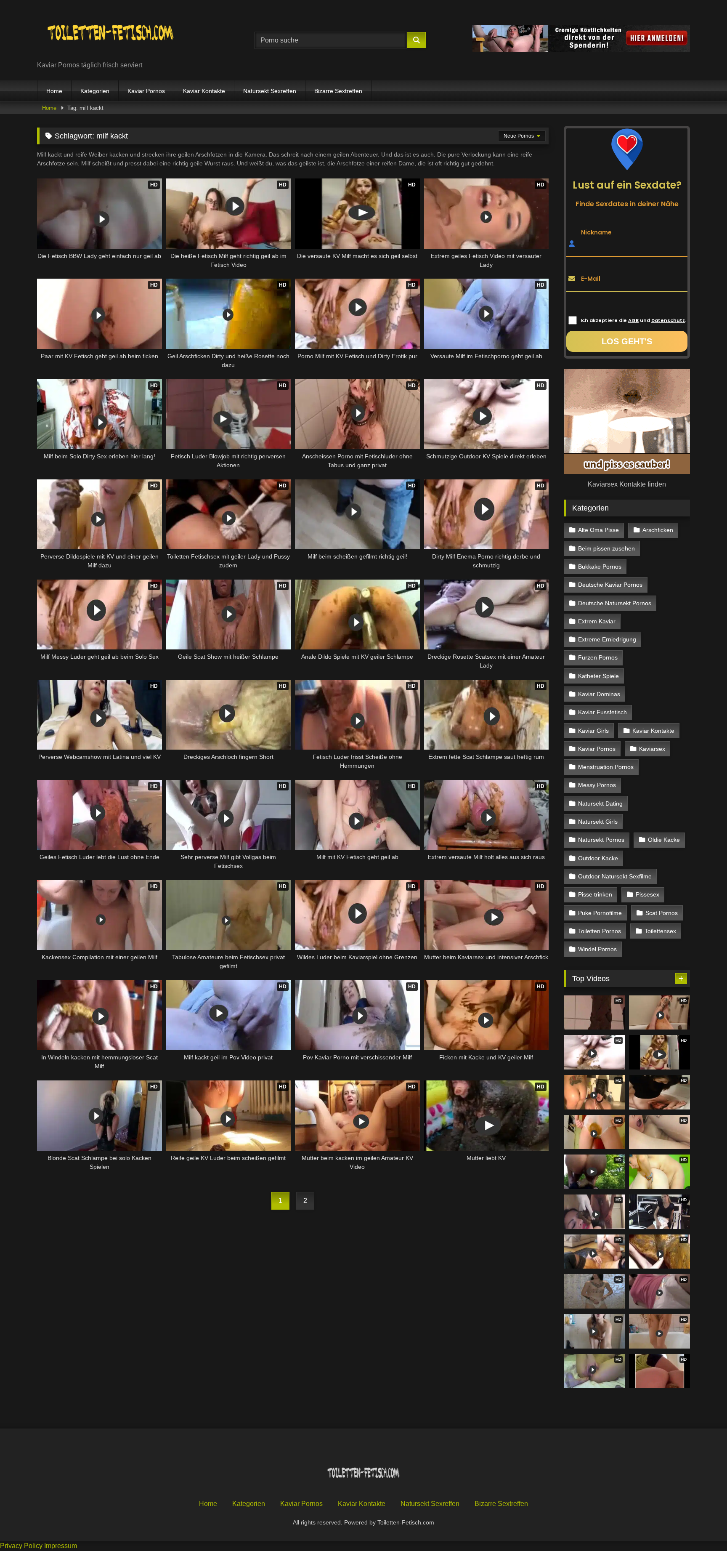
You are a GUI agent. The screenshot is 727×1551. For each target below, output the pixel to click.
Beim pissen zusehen (606, 548)
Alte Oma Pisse (598, 530)
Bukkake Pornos (599, 566)
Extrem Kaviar (597, 621)
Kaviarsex (652, 748)
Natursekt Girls (598, 821)
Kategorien (94, 91)
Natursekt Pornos (601, 839)
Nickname (596, 232)
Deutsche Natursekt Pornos (614, 603)
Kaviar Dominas (599, 694)
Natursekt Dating (600, 803)
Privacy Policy (21, 1545)
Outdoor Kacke (598, 858)
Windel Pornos (597, 949)
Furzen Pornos (598, 657)
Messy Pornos (597, 785)
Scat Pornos (661, 913)
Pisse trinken (595, 894)
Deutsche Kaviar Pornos (610, 584)
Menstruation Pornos (606, 767)
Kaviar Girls (593, 730)
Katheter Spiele (598, 676)
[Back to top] (701, 1526)
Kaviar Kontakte (204, 91)
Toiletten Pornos (599, 931)
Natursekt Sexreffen (269, 91)
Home (54, 91)
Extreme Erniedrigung (607, 639)
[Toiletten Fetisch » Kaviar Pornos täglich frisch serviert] (110, 33)
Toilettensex (660, 931)
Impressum (60, 1545)
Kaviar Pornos (146, 91)
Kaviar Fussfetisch (602, 712)
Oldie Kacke (664, 839)
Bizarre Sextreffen (338, 91)
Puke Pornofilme (600, 913)
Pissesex (647, 894)
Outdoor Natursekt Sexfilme (615, 876)
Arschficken (657, 530)
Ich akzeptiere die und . (633, 320)
